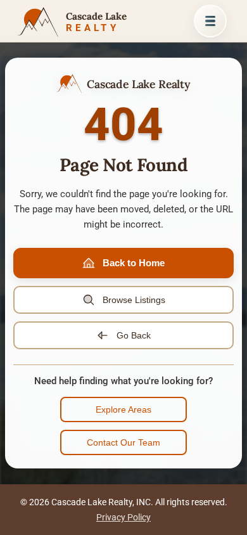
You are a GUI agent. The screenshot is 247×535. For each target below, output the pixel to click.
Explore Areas (123, 409)
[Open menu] (210, 20)
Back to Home (134, 262)
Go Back (134, 335)
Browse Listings (134, 300)
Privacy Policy (123, 517)
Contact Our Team (123, 442)
